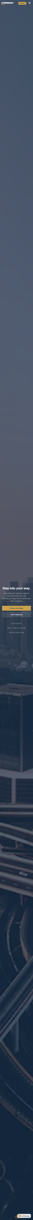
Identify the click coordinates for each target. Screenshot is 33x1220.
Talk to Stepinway (16, 614)
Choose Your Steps (16, 608)
